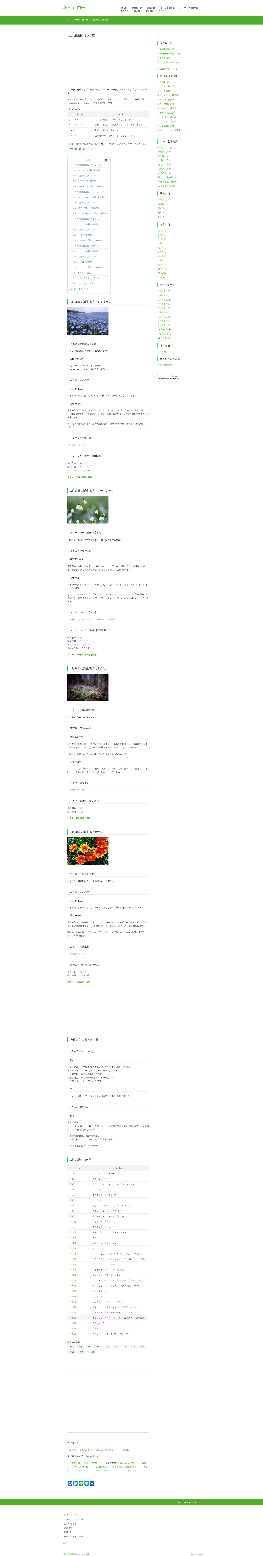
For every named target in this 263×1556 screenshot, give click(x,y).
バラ (76, 1470)
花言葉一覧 (137, 8)
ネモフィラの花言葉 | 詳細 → (81, 477)
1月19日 (72, 1270)
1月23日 (71, 619)
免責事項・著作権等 (73, 1536)
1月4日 (71, 1190)
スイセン (133, 584)
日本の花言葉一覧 (165, 49)
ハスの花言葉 (163, 82)
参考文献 (68, 1532)
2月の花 (162, 235)
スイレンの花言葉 (165, 99)
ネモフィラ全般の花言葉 (89, 170)
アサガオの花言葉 (165, 112)
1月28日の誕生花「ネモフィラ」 (88, 165)
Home (68, 20)
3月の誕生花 (164, 299)
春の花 (161, 204)
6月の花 (162, 252)
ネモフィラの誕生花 (87, 181)
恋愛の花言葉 (164, 160)
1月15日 (72, 1248)
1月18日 (72, 1264)
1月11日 (72, 1227)
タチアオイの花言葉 (166, 108)
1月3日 (71, 1184)
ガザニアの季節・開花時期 (90, 267)
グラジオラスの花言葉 (167, 95)
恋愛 (133, 1463)
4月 (81, 467)
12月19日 (111, 619)
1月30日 (72, 1328)
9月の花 (162, 264)
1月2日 (71, 1179)
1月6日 (71, 1200)
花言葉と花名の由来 (87, 176)
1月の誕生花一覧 (81, 289)
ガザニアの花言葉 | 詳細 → (80, 981)
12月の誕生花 (164, 338)
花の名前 (149, 11)
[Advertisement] (108, 62)
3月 (81, 641)
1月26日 (72, 1307)
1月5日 (71, 1195)
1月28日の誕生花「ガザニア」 (87, 246)
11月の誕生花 (164, 333)
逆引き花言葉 (90, 1463)
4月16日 (100, 619)
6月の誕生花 (164, 312)
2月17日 (91, 619)
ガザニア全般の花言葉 (88, 251)
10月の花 (162, 269)
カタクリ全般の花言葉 (88, 224)
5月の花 (162, 247)
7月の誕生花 (117, 1467)
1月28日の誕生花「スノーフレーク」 (90, 192)
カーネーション (118, 1470)
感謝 (121, 1463)
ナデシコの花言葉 (165, 126)
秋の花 (161, 212)
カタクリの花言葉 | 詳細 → (80, 818)
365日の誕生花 (81, 20)
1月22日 (72, 1286)
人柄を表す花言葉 (166, 186)
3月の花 (162, 239)
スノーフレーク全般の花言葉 (91, 197)
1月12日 (72, 1232)
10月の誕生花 (164, 329)
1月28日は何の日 (86, 283)
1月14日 (72, 1243)
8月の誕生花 (130, 1467)
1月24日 (72, 1296)
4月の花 (162, 243)
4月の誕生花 (164, 304)
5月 (81, 975)
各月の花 (124, 11)
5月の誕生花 (164, 308)
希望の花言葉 (164, 173)
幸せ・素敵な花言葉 (167, 181)
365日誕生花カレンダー (107, 1450)
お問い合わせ (70, 1523)
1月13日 (72, 1238)
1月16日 (72, 1254)
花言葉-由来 (74, 7)
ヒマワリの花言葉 (165, 86)
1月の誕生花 (86, 1450)
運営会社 (68, 1528)
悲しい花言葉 (164, 164)
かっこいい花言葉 (166, 147)
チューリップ (86, 1470)
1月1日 (71, 1173)
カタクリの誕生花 (86, 235)
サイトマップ (70, 1515)
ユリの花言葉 (163, 91)
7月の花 (76, 1467)
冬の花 (161, 217)
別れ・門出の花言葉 (167, 177)
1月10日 (72, 1222)
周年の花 (162, 200)
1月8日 (71, 1211)
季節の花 (151, 8)
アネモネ (105, 1470)
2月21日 (81, 445)
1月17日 (72, 1259)
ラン (97, 1470)
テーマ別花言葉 (168, 8)
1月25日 (72, 1302)
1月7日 (71, 1206)
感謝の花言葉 (164, 152)
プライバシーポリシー (74, 1519)
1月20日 (72, 1275)
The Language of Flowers (169, 62)
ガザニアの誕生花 (86, 262)
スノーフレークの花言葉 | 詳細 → (83, 654)
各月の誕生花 (102, 1467)
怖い (127, 1463)
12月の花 (162, 277)
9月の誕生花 (164, 325)
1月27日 (72, 1312)
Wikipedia (92, 1146)
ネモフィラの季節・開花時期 (91, 186)
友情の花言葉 (164, 169)
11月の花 (162, 273)
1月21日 (72, 1280)
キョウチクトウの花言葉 (169, 130)
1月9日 (71, 1216)
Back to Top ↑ (197, 1554)
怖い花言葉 (163, 156)
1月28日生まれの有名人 (116, 144)
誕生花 (137, 10)
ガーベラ (132, 1470)
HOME (124, 8)
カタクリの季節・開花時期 (90, 240)
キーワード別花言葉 (189, 8)
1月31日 (72, 1334)
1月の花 (126, 1450)
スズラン (116, 584)
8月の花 (85, 1467)
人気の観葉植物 (164, 365)
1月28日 (71, 445)
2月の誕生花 (164, 295)
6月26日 (81, 954)
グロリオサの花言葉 (166, 121)
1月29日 (72, 1323)
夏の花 (161, 208)
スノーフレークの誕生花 (89, 208)
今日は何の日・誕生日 (83, 273)
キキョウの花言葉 (165, 104)
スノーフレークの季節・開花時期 (93, 213)
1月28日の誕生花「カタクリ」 (87, 219)
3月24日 (81, 790)
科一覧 (162, 11)
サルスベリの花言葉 (166, 117)
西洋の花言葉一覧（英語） (170, 53)
